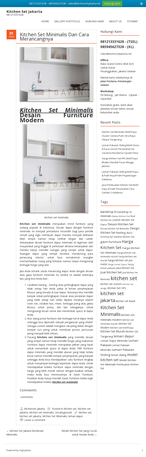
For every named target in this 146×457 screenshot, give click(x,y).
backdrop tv (108, 212)
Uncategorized (63, 412)
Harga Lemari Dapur (117, 264)
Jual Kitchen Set (111, 272)
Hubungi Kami (94, 21)
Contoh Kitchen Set (123, 220)
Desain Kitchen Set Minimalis (114, 228)
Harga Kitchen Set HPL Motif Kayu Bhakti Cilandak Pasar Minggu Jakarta (120, 162)
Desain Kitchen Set (120, 224)
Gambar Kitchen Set (124, 236)
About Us (115, 21)
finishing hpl (106, 236)
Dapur (103, 224)
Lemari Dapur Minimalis (114, 340)
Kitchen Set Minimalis (54, 416)
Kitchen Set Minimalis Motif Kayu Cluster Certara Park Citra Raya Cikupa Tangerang (119, 135)
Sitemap (132, 21)
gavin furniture (110, 242)
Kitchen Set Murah (112, 331)
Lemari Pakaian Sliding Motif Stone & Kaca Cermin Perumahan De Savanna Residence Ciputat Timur (120, 149)
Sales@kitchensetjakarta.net (116, 53)
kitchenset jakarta (34, 408)
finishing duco (124, 232)
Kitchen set (70, 408)
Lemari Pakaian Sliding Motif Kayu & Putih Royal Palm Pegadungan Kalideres (120, 175)
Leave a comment (34, 420)
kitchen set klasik (125, 301)
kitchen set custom (111, 284)
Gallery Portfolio (67, 21)
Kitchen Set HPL (116, 288)
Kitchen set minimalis (41, 412)
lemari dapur (75, 416)
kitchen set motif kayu (122, 327)
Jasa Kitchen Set (125, 268)
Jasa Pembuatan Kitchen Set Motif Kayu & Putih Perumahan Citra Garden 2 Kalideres (120, 188)
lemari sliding (118, 355)
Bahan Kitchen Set (121, 216)
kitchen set (85, 412)
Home (45, 21)
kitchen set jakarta (30, 416)
